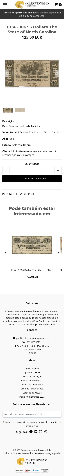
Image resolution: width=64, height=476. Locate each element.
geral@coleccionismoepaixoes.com (33, 337)
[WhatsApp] (46, 432)
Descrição (8, 121)
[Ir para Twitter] (35, 432)
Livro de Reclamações (32, 388)
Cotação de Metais (32, 392)
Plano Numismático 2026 (32, 396)
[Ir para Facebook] (31, 432)
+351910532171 (33, 342)
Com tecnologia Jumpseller (47, 453)
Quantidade (32, 164)
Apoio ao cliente (32, 372)
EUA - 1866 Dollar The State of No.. (32, 270)
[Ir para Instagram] (40, 432)
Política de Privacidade (32, 384)
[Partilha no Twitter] (20, 194)
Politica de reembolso (32, 380)
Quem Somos (32, 368)
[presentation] (5, 73)
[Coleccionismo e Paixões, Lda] (32, 4)
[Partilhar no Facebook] (17, 194)
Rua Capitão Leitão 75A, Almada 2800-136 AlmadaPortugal (33, 349)
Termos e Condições (32, 376)
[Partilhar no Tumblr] (29, 194)
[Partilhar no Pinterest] (25, 194)
